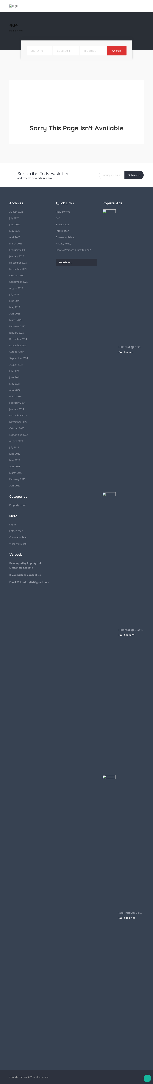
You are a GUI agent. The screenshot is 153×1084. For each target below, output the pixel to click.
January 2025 (16, 332)
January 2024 (16, 409)
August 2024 (16, 364)
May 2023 (14, 460)
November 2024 (18, 345)
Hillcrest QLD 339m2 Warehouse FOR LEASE (131, 347)
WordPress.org (17, 543)
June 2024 (14, 377)
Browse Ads (62, 224)
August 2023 (16, 441)
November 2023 (18, 422)
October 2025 (16, 275)
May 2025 (14, 307)
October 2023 (16, 428)
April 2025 (14, 313)
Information (62, 230)
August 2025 (16, 288)
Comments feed (18, 537)
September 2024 (18, 358)
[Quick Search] (141, 26)
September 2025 (18, 281)
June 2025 (14, 301)
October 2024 (16, 351)
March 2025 (15, 320)
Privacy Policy (63, 243)
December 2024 (18, 339)
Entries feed (16, 531)
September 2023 (18, 434)
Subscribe (134, 175)
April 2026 (14, 237)
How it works (63, 211)
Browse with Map (65, 237)
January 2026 (16, 256)
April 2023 (14, 466)
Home (12, 30)
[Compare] (127, 6)
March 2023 (15, 472)
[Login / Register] (119, 6)
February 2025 (17, 326)
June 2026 (14, 224)
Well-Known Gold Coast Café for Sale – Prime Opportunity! (131, 912)
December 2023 (18, 415)
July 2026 (14, 218)
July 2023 (14, 447)
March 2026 (15, 243)
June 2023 (14, 453)
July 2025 (14, 294)
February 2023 (17, 479)
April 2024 (14, 390)
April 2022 (14, 485)
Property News (17, 505)
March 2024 (15, 396)
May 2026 (14, 230)
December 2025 (18, 262)
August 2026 (16, 211)
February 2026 (17, 250)
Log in (12, 524)
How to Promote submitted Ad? (73, 250)
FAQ (58, 218)
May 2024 (14, 383)
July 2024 (14, 371)
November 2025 (18, 269)
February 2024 (17, 402)
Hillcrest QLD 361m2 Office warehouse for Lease (131, 630)
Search (116, 51)
